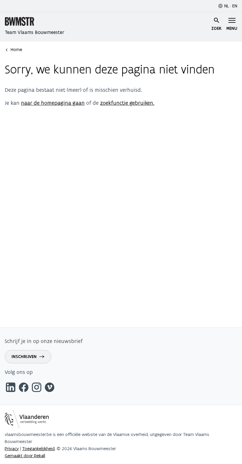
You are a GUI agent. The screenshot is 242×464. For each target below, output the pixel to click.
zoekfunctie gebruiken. (127, 102)
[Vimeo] (49, 388)
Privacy (12, 448)
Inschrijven (24, 356)
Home (16, 49)
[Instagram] (36, 388)
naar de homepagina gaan (53, 102)
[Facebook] (24, 388)
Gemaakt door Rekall (25, 455)
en (234, 6)
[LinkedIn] (11, 388)
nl (226, 6)
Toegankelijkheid (38, 448)
